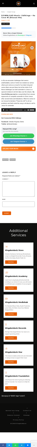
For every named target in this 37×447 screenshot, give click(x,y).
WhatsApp (20, 35)
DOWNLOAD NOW (7, 114)
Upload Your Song (12, 410)
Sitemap (27, 415)
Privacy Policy (18, 419)
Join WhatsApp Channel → (18, 136)
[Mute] (28, 110)
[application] (18, 110)
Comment (5, 179)
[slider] (32, 109)
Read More (11, 262)
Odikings (13, 159)
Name (4, 199)
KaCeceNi (5, 159)
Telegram (29, 35)
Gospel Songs (5, 23)
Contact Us (27, 410)
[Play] (4, 110)
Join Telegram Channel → (18, 141)
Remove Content (13, 415)
